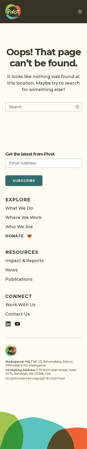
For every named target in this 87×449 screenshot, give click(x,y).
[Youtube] (17, 324)
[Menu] (80, 11)
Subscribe (24, 181)
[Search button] (77, 106)
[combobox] (39, 106)
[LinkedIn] (8, 324)
